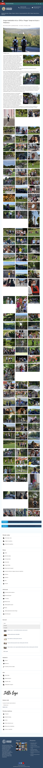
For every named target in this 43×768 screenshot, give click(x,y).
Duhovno (21, 25)
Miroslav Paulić (15, 25)
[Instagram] (38, 3)
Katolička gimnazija (16, 766)
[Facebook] (36, 3)
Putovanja (26, 25)
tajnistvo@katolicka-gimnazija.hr (25, 8)
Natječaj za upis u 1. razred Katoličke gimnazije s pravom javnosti (17, 630)
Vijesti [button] (5, 623)
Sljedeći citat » (5, 707)
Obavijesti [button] (5, 625)
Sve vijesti (6, 651)
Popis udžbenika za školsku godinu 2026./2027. (15, 638)
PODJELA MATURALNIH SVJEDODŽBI (13, 634)
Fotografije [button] (5, 627)
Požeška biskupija (34, 745)
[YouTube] (40, 3)
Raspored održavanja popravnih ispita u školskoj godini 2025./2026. (18, 642)
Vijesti (29, 25)
